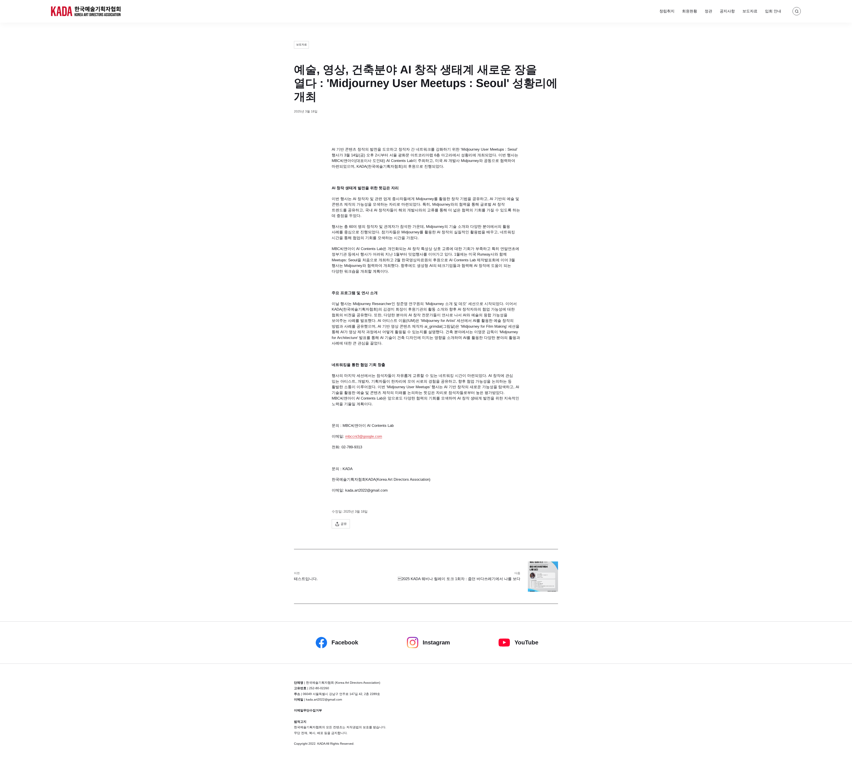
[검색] (797, 11)
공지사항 (727, 11)
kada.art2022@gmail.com (324, 699)
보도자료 (749, 11)
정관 (708, 11)
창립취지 (666, 11)
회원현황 (689, 11)
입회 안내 (773, 11)
